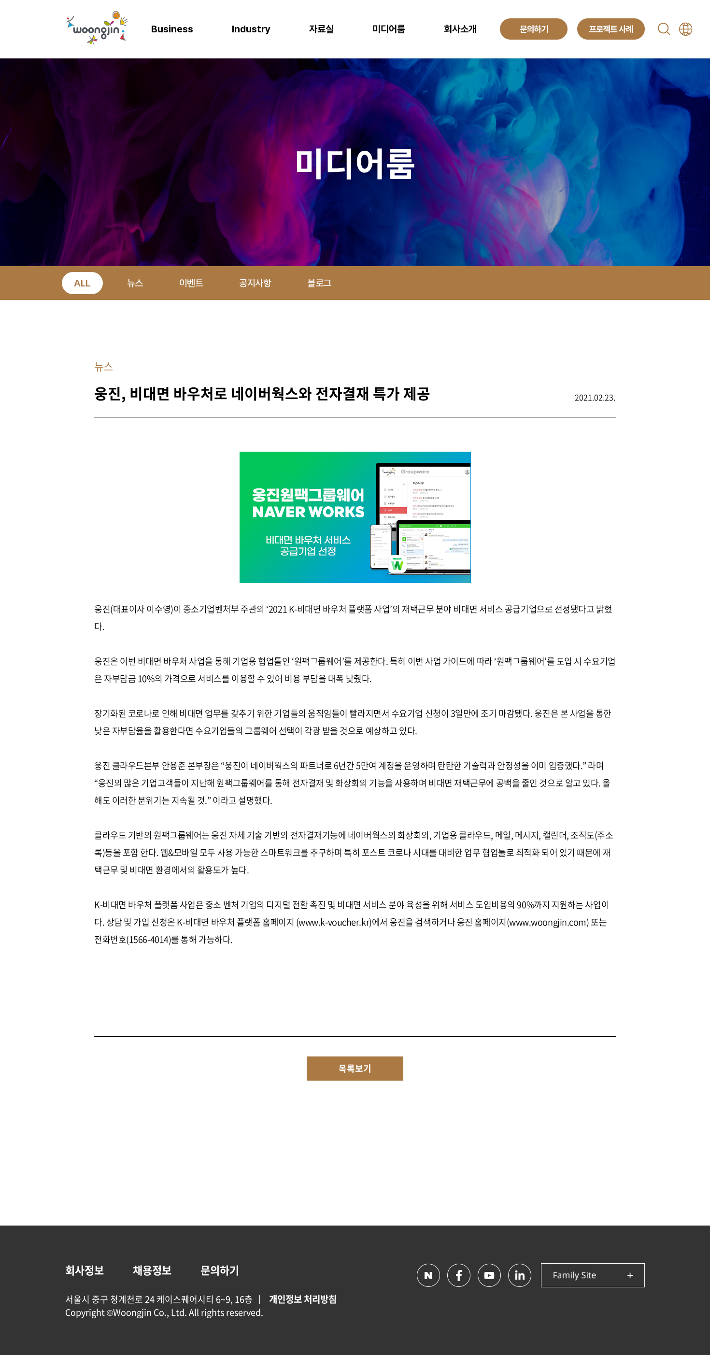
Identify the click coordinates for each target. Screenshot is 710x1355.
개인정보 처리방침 (303, 1299)
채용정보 (152, 1270)
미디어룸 (388, 29)
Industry (251, 29)
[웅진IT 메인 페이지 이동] (96, 29)
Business (172, 29)
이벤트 (191, 283)
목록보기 (355, 1068)
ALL (82, 283)
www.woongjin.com (547, 921)
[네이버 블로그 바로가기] (428, 1275)
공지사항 (255, 283)
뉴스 (135, 283)
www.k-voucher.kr (333, 921)
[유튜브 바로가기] (489, 1275)
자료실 (321, 29)
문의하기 (219, 1270)
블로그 (319, 283)
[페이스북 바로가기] (458, 1275)
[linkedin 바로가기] (519, 1275)
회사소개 (460, 29)
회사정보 (84, 1270)
